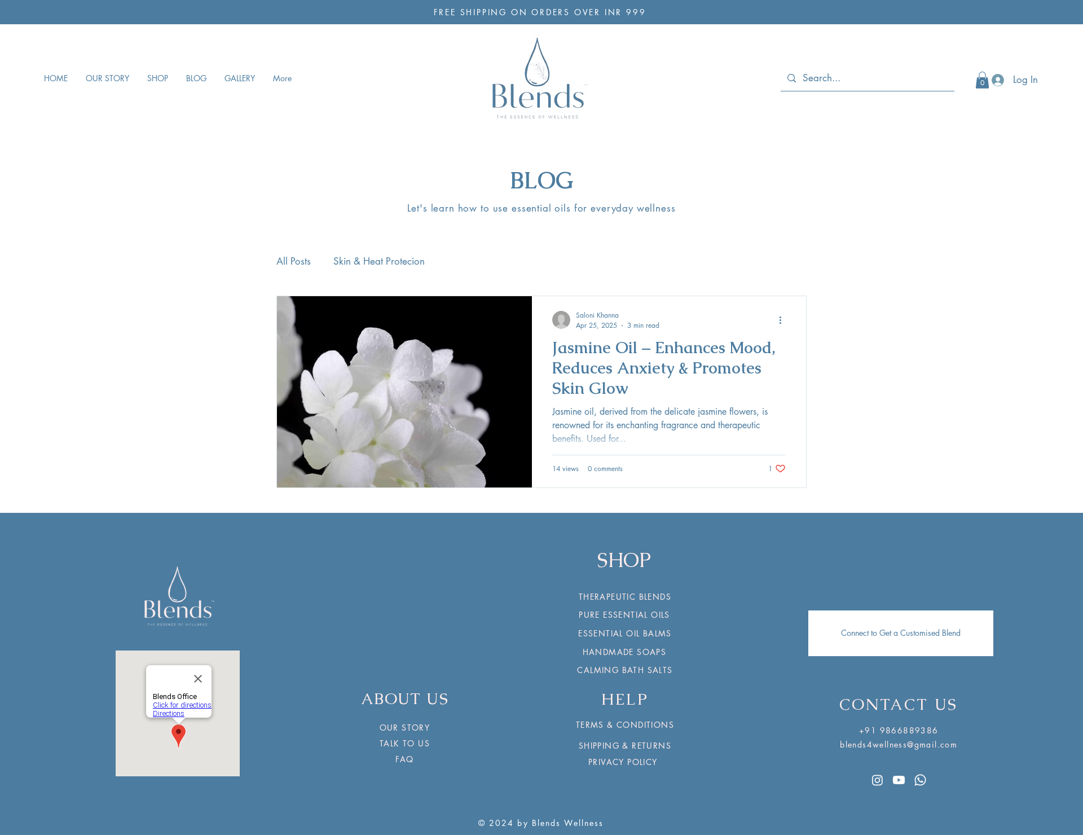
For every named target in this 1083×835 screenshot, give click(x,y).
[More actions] (784, 320)
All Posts (293, 261)
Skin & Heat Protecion (379, 261)
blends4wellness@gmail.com (898, 744)
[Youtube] (899, 780)
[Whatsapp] (920, 780)
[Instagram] (877, 780)
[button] (982, 80)
